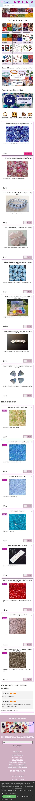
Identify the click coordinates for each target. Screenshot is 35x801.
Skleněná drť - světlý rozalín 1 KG (17, 615)
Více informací (18, 788)
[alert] (17, 791)
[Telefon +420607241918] (24, 3)
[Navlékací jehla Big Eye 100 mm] (17, 556)
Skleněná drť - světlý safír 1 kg (17, 476)
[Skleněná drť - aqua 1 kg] (17, 522)
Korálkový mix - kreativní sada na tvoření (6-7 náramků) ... (17, 297)
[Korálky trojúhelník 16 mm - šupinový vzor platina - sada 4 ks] (17, 377)
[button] (17, 793)
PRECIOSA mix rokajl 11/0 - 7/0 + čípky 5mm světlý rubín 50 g (17, 581)
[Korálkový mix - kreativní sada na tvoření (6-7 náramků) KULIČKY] (17, 307)
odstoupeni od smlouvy (17, 767)
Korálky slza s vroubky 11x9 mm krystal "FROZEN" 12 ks (18, 332)
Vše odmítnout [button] (25, 796)
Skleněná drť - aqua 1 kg (17, 511)
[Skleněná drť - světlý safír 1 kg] (17, 487)
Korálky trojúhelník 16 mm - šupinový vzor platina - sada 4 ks (17, 366)
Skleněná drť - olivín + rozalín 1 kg (17, 407)
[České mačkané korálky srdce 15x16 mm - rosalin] (17, 238)
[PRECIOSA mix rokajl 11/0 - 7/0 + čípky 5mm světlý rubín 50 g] (17, 591)
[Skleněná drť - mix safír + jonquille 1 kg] (17, 452)
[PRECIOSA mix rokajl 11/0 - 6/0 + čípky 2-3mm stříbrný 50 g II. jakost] (17, 660)
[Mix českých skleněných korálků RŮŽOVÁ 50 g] (17, 169)
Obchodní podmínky (17, 762)
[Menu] (2, 2)
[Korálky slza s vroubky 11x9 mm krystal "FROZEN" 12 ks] (17, 342)
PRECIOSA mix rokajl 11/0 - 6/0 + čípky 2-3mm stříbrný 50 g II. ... (17, 650)
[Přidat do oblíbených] (32, 124)
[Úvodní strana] (7, 2)
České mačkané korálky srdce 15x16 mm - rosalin (17, 227)
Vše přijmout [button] (9, 796)
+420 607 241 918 (17, 780)
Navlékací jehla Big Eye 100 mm (17, 545)
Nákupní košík (17, 760)
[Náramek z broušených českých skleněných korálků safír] (17, 204)
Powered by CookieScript (7, 799)
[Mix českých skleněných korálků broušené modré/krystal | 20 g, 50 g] (17, 134)
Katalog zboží (17, 757)
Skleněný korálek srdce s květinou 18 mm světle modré (17, 262)
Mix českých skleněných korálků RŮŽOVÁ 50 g (17, 158)
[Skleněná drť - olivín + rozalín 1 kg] (17, 418)
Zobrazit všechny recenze (9, 710)
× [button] (33, 782)
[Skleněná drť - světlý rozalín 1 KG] (17, 626)
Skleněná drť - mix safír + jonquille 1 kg (17, 442)
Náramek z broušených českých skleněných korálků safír (17, 193)
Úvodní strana (17, 755)
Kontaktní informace (17, 765)
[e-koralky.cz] (17, 17)
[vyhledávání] (28, 2)
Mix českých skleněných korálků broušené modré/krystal (17, 124)
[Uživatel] (20, 2)
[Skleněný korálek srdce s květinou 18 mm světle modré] (17, 273)
